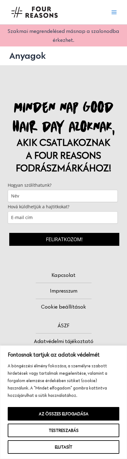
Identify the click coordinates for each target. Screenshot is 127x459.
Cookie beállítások (63, 307)
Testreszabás (64, 430)
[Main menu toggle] (114, 12)
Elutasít (63, 447)
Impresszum (63, 291)
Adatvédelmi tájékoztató (63, 341)
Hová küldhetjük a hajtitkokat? (38, 207)
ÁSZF (63, 325)
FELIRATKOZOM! (64, 239)
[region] (63, 402)
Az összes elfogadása (63, 414)
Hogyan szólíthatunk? (29, 185)
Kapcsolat (63, 275)
